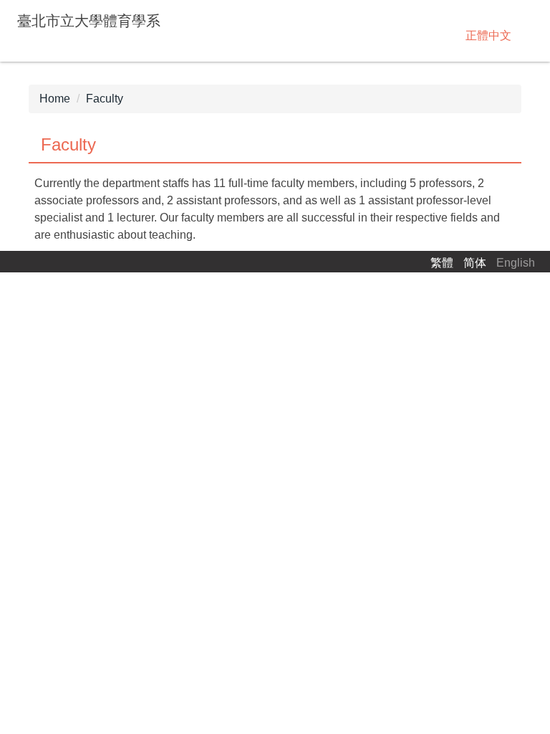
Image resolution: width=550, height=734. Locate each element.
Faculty (104, 98)
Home (54, 98)
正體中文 (488, 35)
